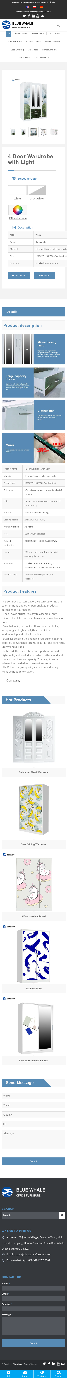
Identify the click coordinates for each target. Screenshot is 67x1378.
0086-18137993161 (39, 1260)
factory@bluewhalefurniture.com (32, 1254)
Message (7, 1314)
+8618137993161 (44, 11)
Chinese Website (30, 1364)
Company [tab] (13, 680)
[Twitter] (24, 16)
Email (5, 1293)
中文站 (52, 2)
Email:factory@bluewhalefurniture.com (29, 2)
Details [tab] (11, 312)
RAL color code (18, 218)
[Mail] (42, 16)
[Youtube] (38, 16)
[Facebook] (29, 16)
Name (6, 1283)
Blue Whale (17, 1364)
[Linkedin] (33, 16)
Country (7, 1304)
